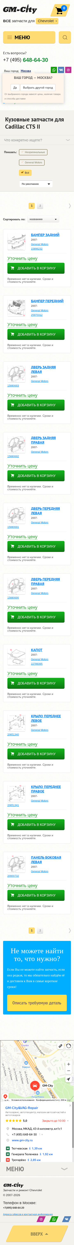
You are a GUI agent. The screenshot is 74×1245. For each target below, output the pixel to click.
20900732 (13, 876)
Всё (27, 172)
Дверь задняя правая (43, 440)
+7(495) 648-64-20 (13, 1207)
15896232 (37, 248)
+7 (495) (25, 59)
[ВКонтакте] (61, 70)
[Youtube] (54, 70)
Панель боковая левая (46, 859)
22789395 (37, 663)
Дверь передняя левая (45, 510)
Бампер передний (47, 301)
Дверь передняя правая (45, 581)
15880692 (13, 456)
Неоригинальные (35, 152)
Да (15, 87)
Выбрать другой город (38, 87)
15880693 (13, 385)
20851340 (13, 734)
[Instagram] (68, 70)
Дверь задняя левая (43, 369)
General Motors (33, 162)
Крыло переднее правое (46, 789)
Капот (36, 649)
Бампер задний (45, 234)
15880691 (13, 527)
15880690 (13, 597)
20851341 (13, 805)
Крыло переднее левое (46, 718)
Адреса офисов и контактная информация (28, 1214)
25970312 (37, 315)
